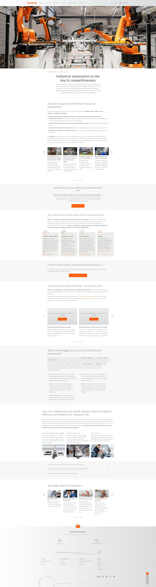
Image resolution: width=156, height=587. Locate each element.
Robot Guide (62, 561)
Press (98, 566)
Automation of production (63, 72)
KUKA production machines (68, 254)
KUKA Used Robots (63, 564)
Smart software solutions (104, 251)
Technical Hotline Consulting (46, 561)
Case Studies (62, 562)
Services (63, 3)
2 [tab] (80, 517)
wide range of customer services (88, 296)
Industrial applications (84, 254)
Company (81, 3)
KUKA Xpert (81, 562)
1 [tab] (76, 517)
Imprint (70, 583)
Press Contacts (43, 564)
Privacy (75, 583)
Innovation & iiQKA (72, 3)
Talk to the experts (78, 206)
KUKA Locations (100, 564)
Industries (48, 3)
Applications (56, 3)
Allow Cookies (62, 319)
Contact (42, 562)
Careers (99, 561)
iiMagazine (99, 567)
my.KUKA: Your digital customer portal (85, 561)
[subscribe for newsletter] (99, 552)
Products (42, 3)
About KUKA (100, 562)
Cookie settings (81, 583)
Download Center (82, 564)
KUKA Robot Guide (47, 254)
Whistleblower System (101, 569)
